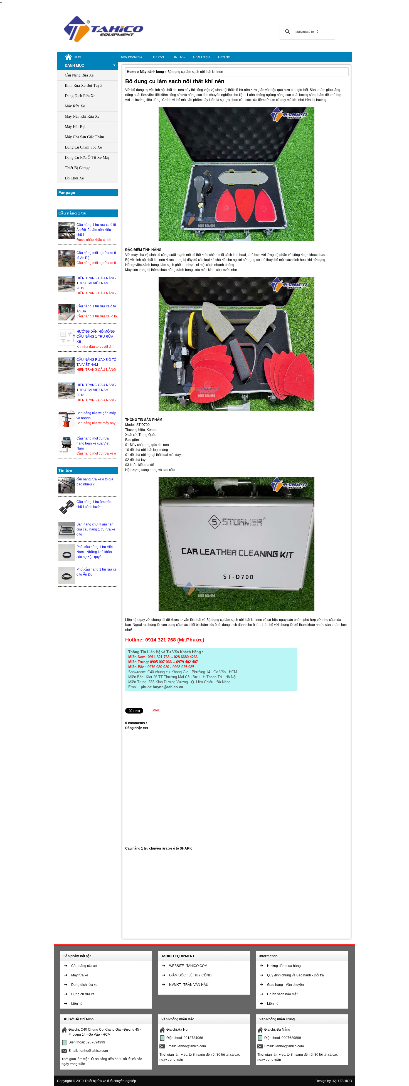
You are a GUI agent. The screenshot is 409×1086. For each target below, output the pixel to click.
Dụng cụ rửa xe (83, 994)
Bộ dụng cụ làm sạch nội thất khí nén (174, 81)
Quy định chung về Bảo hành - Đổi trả (295, 975)
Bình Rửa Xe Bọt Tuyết (83, 85)
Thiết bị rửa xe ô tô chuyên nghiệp (110, 1081)
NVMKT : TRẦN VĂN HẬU (188, 985)
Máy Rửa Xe (75, 106)
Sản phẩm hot (132, 56)
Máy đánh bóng (152, 72)
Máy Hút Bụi (75, 127)
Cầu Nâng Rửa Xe (79, 75)
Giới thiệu (201, 56)
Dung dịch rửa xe (84, 985)
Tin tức (178, 56)
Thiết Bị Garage (77, 168)
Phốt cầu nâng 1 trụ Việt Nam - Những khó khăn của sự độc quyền (95, 552)
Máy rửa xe (79, 975)
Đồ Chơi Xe (74, 178)
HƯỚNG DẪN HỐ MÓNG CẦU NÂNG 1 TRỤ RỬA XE (96, 337)
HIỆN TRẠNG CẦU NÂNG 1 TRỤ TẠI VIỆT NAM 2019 (96, 283)
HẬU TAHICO (342, 1081)
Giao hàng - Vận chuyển (285, 985)
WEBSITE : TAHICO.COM (188, 966)
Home (132, 72)
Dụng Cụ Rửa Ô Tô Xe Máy (87, 158)
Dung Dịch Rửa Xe (80, 96)
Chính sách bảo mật (282, 994)
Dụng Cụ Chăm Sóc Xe (83, 147)
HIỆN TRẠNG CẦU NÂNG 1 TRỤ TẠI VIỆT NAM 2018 (96, 390)
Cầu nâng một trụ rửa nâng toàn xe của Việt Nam (93, 443)
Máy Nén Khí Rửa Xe (82, 116)
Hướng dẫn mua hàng (284, 966)
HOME (79, 57)
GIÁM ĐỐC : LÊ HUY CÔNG (190, 975)
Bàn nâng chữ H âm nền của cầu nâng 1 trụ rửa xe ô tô (96, 529)
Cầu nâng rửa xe (84, 966)
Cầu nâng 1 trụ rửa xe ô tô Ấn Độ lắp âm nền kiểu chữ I (96, 230)
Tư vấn (158, 56)
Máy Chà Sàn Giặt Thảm (84, 137)
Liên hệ (224, 56)
